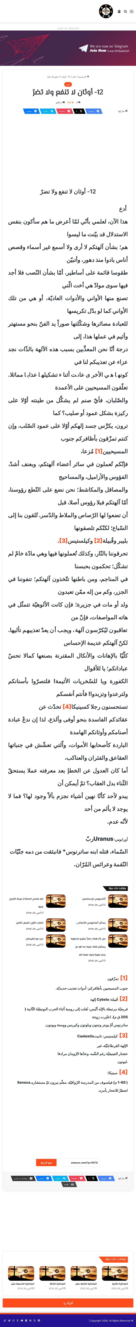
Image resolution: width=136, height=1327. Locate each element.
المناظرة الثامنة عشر (86, 1284)
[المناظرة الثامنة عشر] (84, 1273)
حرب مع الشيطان (34, 939)
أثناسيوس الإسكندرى (94, 899)
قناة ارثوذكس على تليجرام (68, 28)
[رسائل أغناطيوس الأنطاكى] (118, 925)
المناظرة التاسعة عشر (22, 1284)
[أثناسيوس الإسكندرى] (118, 901)
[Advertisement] (68, 142)
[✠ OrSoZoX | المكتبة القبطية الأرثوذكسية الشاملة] (106, 11)
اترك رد (68, 1303)
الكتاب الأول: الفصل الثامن (29, 923)
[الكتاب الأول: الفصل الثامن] (56, 925)
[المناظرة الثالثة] (52, 1273)
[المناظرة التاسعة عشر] (21, 1273)
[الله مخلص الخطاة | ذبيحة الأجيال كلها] (56, 901)
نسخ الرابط (46, 1162)
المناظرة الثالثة (57, 1284)
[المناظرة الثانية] (115, 1273)
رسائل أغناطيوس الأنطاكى (91, 923)
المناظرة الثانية (120, 1284)
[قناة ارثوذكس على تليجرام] (68, 47)
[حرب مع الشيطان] (56, 941)
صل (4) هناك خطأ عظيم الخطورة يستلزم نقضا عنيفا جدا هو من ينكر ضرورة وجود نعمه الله (88, 947)
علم (74, 76)
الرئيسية (82, 76)
